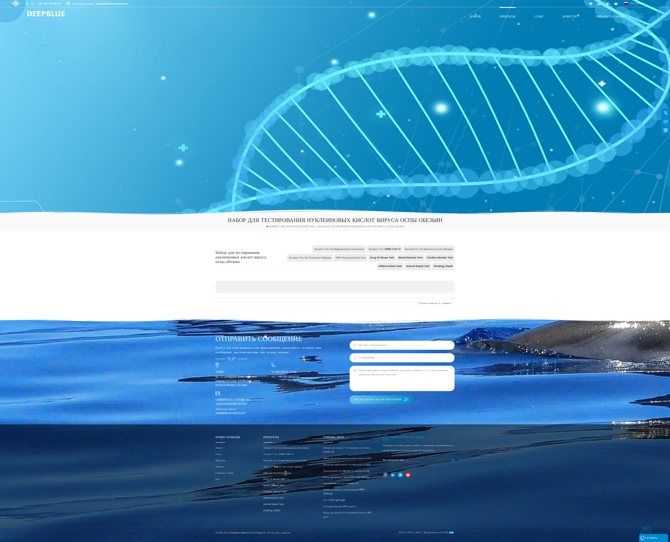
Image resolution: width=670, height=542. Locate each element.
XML (418, 532)
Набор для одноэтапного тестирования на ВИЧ (346, 465)
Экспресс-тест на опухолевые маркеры (310, 258)
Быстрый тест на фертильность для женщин (429, 249)
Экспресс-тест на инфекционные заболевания (339, 249)
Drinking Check (443, 266)
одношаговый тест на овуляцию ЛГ (341, 483)
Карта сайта (406, 532)
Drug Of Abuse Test (382, 258)
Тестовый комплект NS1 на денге (339, 506)
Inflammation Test (390, 266)
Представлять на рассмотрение (378, 400)
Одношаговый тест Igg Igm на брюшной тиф (346, 471)
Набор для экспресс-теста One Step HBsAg (346, 477)
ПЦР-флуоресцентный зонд (297, 226)
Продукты (508, 16)
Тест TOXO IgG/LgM (334, 500)
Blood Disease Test (410, 258)
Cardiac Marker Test (440, 258)
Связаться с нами (609, 16)
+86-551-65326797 (49, 3)
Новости (569, 16)
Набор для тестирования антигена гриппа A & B (347, 458)
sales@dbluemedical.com (112, 3)
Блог (217, 479)
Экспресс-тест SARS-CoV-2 (384, 249)
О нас (539, 16)
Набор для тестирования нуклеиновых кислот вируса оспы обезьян (361, 226)
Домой (475, 16)
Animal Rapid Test (417, 266)
